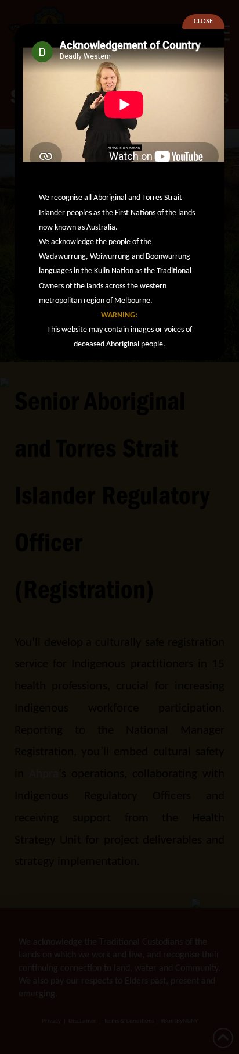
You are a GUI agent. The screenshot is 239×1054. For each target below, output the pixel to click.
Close (203, 21)
